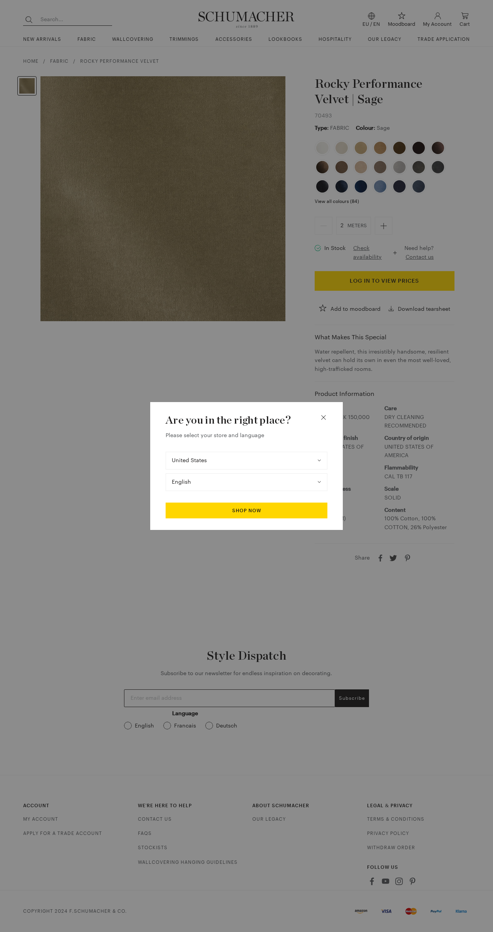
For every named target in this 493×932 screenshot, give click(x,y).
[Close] (323, 417)
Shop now (246, 510)
